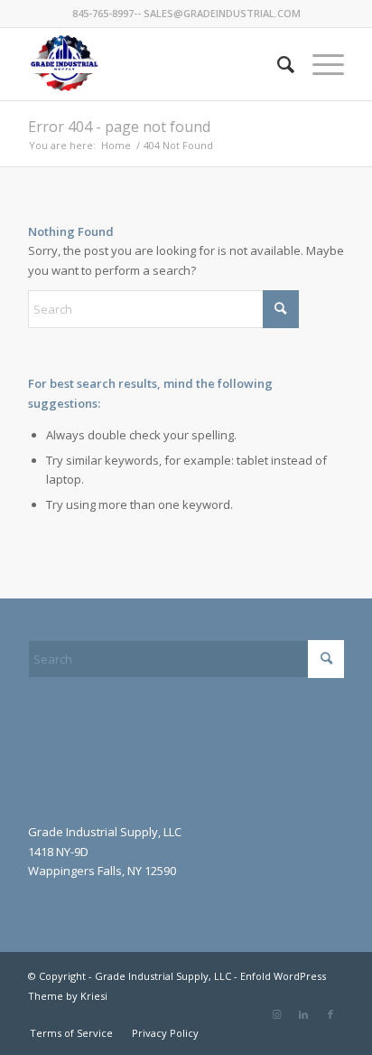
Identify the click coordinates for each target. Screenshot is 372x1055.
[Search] (276, 64)
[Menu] (319, 64)
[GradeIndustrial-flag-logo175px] (154, 64)
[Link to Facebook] (330, 1014)
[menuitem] (276, 64)
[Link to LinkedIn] (303, 1014)
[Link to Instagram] (276, 1014)
